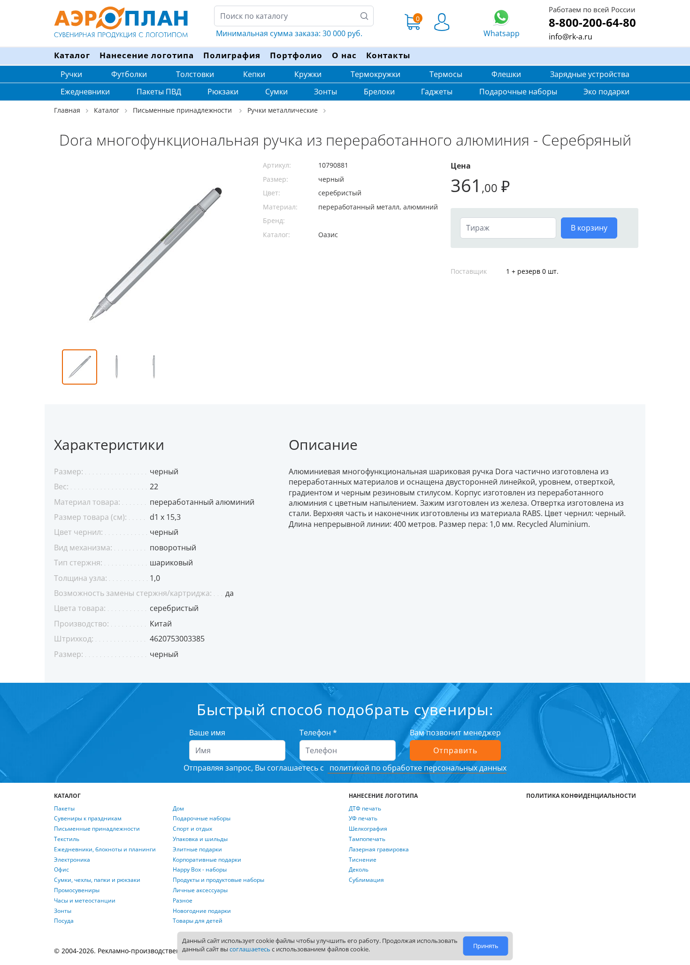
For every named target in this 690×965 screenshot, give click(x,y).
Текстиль (66, 839)
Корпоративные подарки (207, 860)
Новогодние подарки (202, 911)
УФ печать (363, 818)
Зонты (325, 91)
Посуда (64, 921)
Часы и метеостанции (84, 900)
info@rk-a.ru (570, 36)
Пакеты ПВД (159, 91)
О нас (344, 55)
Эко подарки (606, 91)
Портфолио (296, 55)
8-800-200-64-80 (592, 22)
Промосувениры (77, 890)
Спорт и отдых (192, 829)
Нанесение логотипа (147, 55)
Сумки (276, 91)
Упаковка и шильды (200, 839)
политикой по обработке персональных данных (417, 768)
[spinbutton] (508, 227)
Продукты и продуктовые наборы (218, 880)
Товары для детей (197, 921)
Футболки (129, 74)
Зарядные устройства (589, 74)
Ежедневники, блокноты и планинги (105, 849)
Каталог (72, 55)
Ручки (71, 74)
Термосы (445, 74)
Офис (61, 869)
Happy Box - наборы (200, 869)
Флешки (506, 74)
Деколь (358, 869)
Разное (182, 900)
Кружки (308, 74)
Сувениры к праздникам (88, 818)
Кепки (254, 74)
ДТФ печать (365, 808)
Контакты (388, 55)
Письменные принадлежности (97, 829)
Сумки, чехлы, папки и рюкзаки (97, 880)
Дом (178, 808)
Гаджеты (436, 91)
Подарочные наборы (518, 91)
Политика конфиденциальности (581, 796)
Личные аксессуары (200, 890)
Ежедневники (85, 91)
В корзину (589, 228)
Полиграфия (232, 55)
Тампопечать (367, 839)
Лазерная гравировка (379, 849)
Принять (485, 946)
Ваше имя (207, 732)
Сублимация (366, 880)
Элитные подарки (197, 849)
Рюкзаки (222, 91)
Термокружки (375, 74)
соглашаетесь (250, 949)
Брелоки (379, 91)
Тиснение (362, 860)
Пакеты (64, 808)
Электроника (72, 860)
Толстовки (195, 74)
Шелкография (368, 829)
